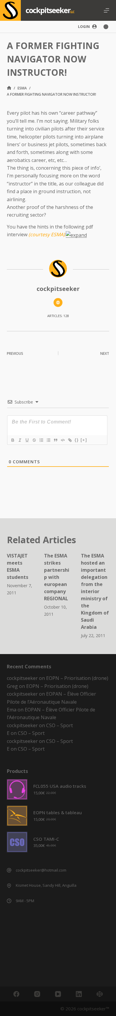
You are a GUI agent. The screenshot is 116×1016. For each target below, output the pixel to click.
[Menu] (106, 10)
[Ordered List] (41, 440)
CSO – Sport (59, 725)
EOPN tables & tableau (57, 812)
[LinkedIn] (79, 994)
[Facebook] (16, 994)
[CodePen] (100, 994)
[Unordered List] (48, 440)
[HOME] (9, 88)
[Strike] (33, 440)
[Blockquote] (55, 440)
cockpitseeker (48, 10)
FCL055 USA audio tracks (59, 786)
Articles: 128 (58, 316)
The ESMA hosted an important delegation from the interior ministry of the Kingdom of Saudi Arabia (95, 591)
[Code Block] (62, 440)
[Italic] (19, 440)
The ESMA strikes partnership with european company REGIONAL (56, 577)
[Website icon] (58, 302)
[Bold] (12, 440)
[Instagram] (37, 994)
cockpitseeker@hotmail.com (41, 870)
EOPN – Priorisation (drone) (77, 678)
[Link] (69, 440)
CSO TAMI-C (46, 839)
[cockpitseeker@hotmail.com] (9, 870)
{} (77, 440)
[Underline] (26, 440)
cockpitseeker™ (93, 1009)
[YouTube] (58, 994)
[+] (84, 440)
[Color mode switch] (106, 26)
